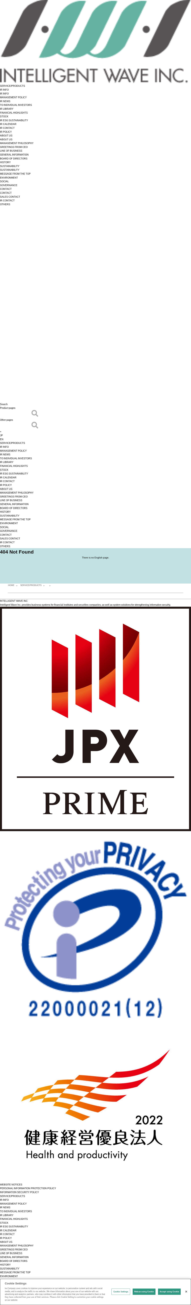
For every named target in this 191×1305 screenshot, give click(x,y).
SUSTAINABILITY (9, 166)
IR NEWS (5, 101)
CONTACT (6, 189)
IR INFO (4, 90)
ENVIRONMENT (9, 177)
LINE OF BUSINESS (11, 151)
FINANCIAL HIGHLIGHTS (14, 112)
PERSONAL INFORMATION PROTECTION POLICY (28, 1188)
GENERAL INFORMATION (14, 154)
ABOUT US (6, 135)
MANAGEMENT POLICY (13, 97)
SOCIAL (4, 181)
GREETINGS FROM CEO (14, 147)
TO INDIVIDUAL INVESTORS (16, 105)
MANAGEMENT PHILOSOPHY (17, 143)
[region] (95, 1292)
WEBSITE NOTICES (11, 1184)
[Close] (186, 1291)
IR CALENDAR (8, 124)
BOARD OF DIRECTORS (13, 158)
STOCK (4, 116)
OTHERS (5, 204)
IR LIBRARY (6, 109)
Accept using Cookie (169, 1292)
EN (1, 439)
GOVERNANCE (8, 185)
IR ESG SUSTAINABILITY (14, 120)
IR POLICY (6, 132)
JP (1, 435)
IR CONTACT (7, 128)
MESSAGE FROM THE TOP (15, 174)
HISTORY (5, 162)
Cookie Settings (120, 1292)
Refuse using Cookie (144, 1292)
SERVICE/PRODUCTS (12, 86)
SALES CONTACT (10, 197)
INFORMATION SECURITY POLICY (19, 1192)
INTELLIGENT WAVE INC (14, 601)
